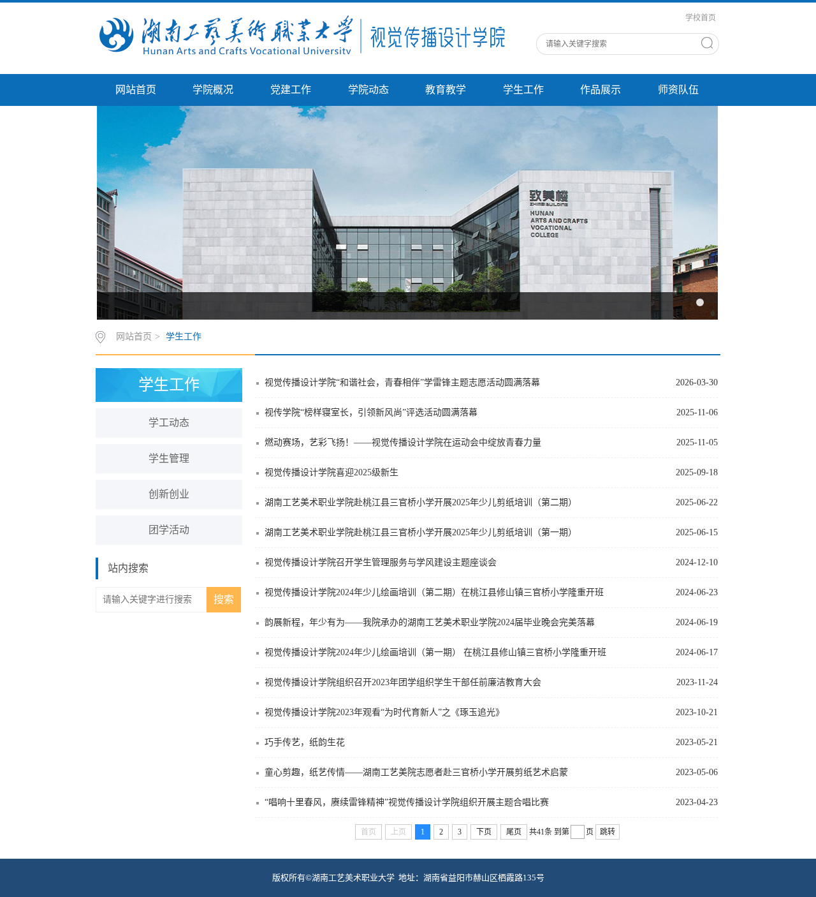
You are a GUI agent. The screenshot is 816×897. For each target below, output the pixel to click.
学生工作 (523, 89)
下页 (484, 831)
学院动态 (368, 89)
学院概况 (213, 89)
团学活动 (169, 529)
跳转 (607, 831)
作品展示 (600, 89)
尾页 (513, 831)
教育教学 (445, 89)
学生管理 (169, 458)
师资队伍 (678, 89)
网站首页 (135, 89)
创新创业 (169, 494)
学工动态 (169, 422)
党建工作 (290, 89)
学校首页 (700, 17)
